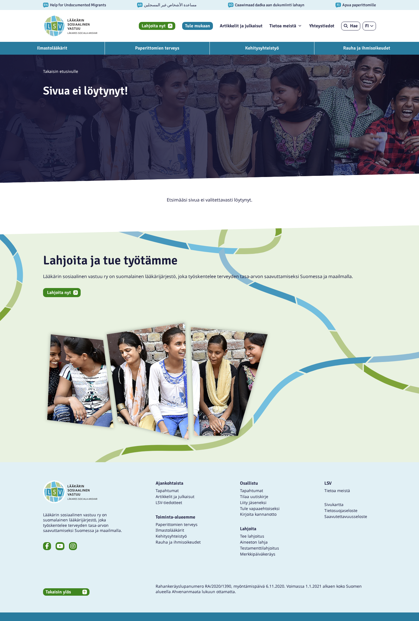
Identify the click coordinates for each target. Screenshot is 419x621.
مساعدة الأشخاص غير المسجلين (170, 5)
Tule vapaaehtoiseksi (260, 508)
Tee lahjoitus (252, 536)
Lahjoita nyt (154, 26)
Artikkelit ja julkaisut (241, 26)
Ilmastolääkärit (52, 48)
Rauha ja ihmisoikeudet (366, 48)
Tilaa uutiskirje (254, 496)
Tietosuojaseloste (340, 510)
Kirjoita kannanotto (258, 514)
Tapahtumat (167, 490)
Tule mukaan (197, 26)
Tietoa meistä (282, 26)
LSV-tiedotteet (169, 502)
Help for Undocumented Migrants (78, 5)
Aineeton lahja (254, 542)
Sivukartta (333, 504)
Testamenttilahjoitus (259, 548)
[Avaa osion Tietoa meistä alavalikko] (299, 25)
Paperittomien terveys (157, 48)
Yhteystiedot (321, 26)
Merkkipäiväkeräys (257, 554)
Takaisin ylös (58, 592)
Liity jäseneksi (253, 502)
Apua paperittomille (359, 5)
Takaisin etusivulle (60, 71)
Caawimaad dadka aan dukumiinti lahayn (269, 5)
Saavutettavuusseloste (345, 516)
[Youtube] (60, 546)
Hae (354, 26)
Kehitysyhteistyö (262, 48)
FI (367, 26)
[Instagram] (73, 546)
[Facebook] (47, 546)
